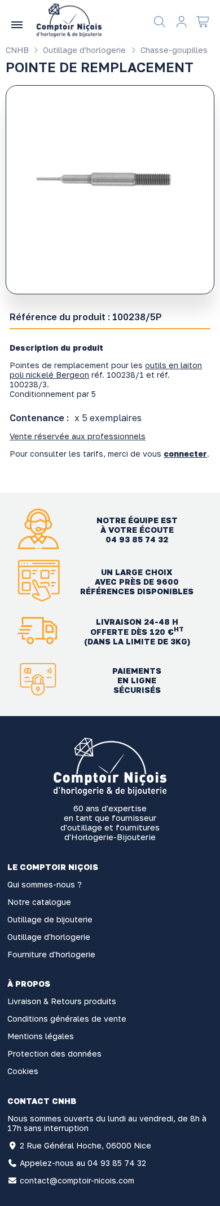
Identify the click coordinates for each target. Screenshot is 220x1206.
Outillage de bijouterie (50, 919)
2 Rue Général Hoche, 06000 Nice (85, 1145)
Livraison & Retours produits (61, 1001)
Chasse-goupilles (173, 50)
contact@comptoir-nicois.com (77, 1180)
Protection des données (54, 1053)
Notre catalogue (39, 902)
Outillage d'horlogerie (83, 50)
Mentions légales (40, 1036)
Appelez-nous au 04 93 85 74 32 (83, 1163)
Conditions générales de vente (66, 1018)
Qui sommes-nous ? (44, 884)
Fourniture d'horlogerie (51, 954)
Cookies (22, 1071)
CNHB (17, 50)
